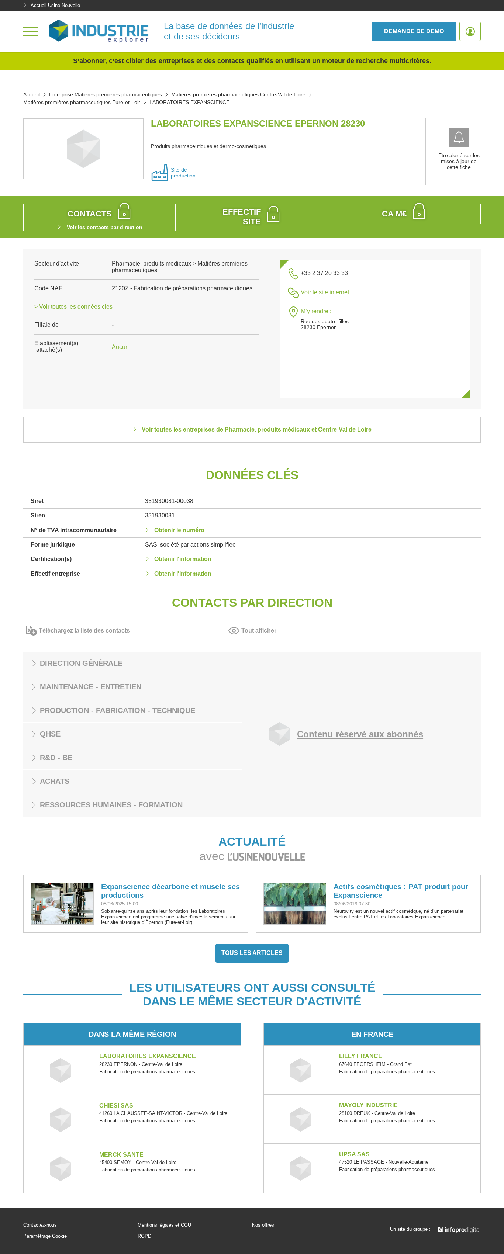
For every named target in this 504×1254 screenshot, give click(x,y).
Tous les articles (252, 953)
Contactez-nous (40, 1225)
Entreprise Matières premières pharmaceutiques (105, 94)
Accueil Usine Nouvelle (55, 5)
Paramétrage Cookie (45, 1236)
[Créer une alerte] (459, 137)
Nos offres (263, 1225)
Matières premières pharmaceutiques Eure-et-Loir (81, 102)
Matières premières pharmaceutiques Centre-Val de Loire (238, 94)
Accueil (31, 94)
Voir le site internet (325, 292)
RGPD (144, 1236)
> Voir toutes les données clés (73, 307)
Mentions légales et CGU (164, 1225)
